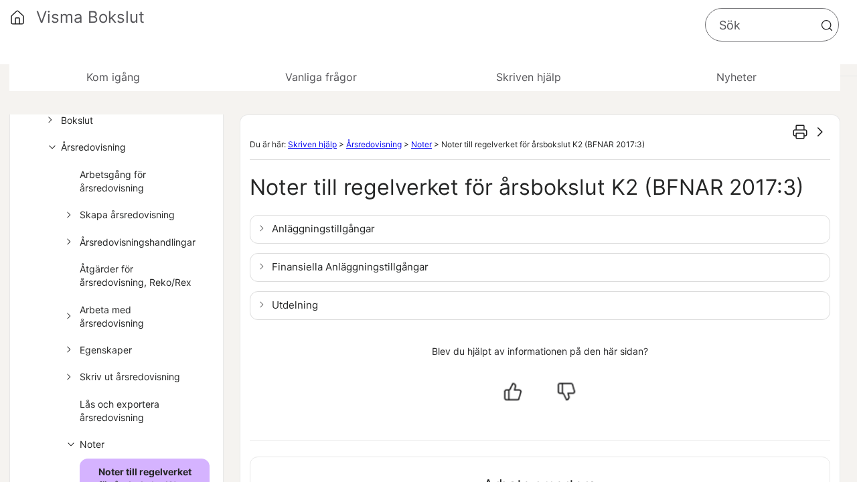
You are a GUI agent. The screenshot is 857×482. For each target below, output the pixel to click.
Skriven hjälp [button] (528, 77)
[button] (827, 25)
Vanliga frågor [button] (321, 77)
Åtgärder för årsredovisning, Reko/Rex (135, 275)
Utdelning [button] (295, 305)
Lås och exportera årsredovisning (119, 410)
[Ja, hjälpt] (512, 391)
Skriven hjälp (312, 144)
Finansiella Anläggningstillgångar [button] (350, 266)
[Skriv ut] (800, 132)
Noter (92, 444)
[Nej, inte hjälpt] (566, 391)
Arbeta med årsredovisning (112, 316)
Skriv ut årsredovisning (130, 376)
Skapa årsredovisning (127, 214)
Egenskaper (106, 349)
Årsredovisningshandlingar (138, 242)
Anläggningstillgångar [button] (323, 228)
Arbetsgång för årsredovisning (113, 181)
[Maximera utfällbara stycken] (820, 132)
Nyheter (736, 77)
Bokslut (77, 120)
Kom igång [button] (113, 77)
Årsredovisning (93, 147)
